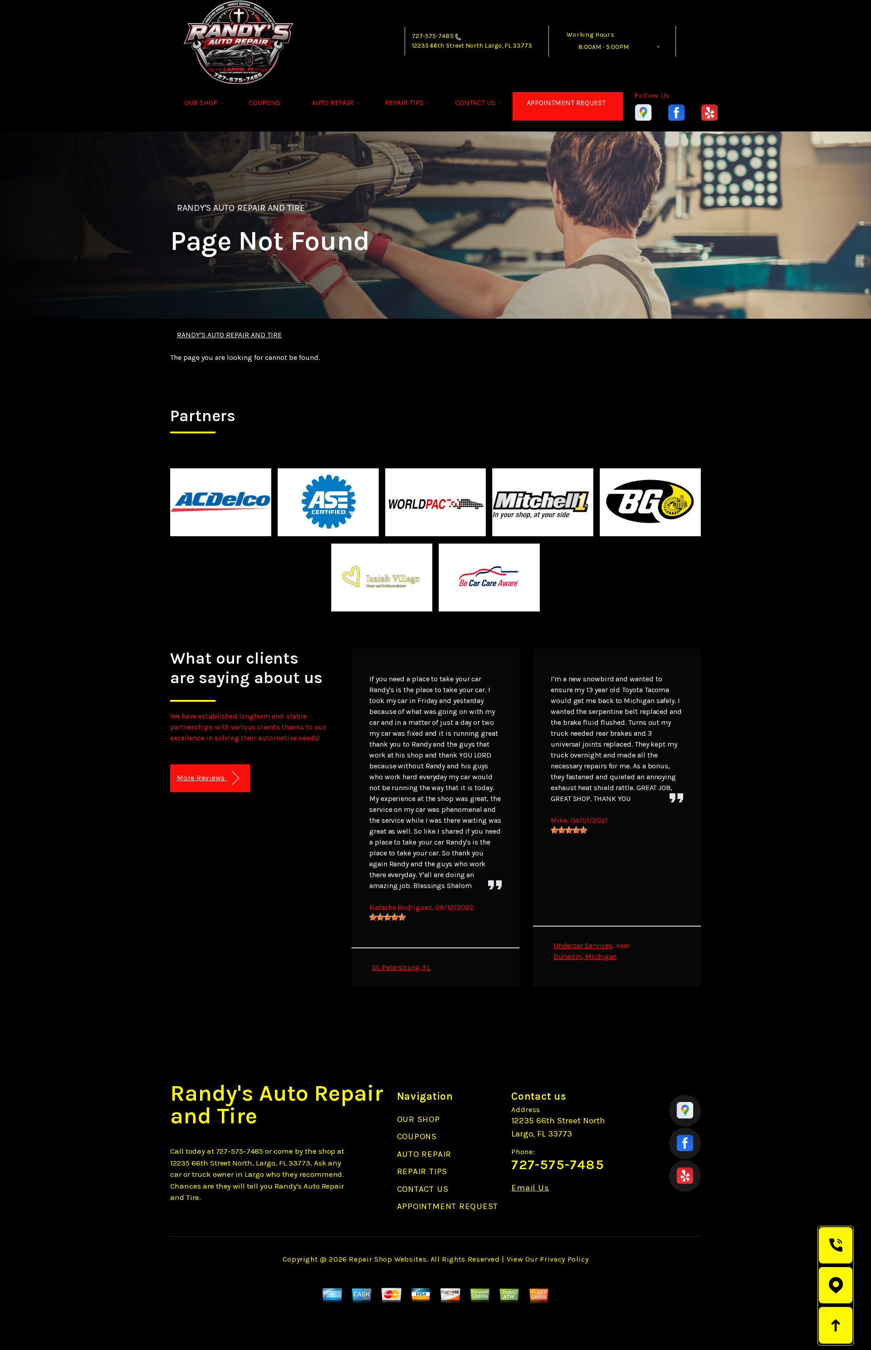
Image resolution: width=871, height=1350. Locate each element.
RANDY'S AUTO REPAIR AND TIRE (241, 208)
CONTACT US (475, 102)
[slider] (387, 917)
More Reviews (202, 777)
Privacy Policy (564, 1259)
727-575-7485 (433, 36)
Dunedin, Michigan (585, 956)
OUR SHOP (200, 102)
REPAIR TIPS (404, 102)
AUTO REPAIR (332, 102)
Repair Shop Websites (387, 1259)
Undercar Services (582, 945)
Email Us (530, 1188)
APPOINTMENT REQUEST (566, 102)
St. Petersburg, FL (401, 967)
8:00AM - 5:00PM (603, 47)
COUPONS (264, 102)
